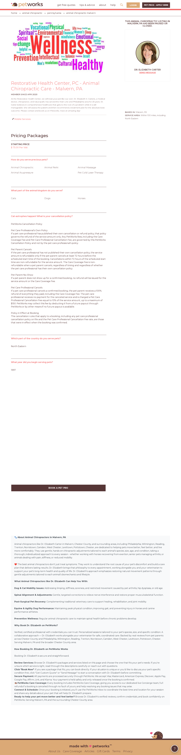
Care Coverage (72, 751)
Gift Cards (103, 751)
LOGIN (133, 5)
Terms (116, 751)
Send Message (147, 72)
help (113, 5)
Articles (89, 751)
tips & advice (87, 5)
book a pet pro (58, 488)
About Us (54, 751)
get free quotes (66, 5)
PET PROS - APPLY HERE (156, 5)
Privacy (128, 751)
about (102, 5)
